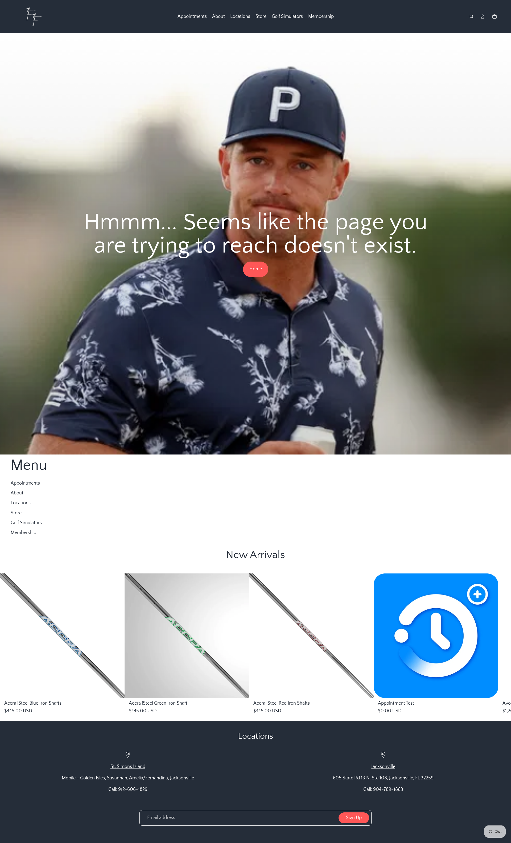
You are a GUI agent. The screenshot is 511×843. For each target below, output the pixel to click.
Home (255, 269)
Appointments (25, 483)
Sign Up (354, 817)
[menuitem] (192, 16)
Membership (23, 532)
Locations (21, 503)
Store (16, 513)
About (17, 493)
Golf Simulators (26, 523)
